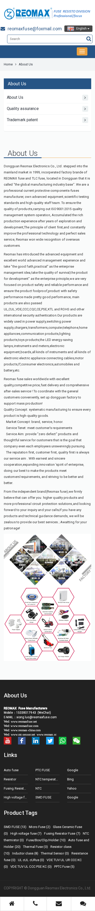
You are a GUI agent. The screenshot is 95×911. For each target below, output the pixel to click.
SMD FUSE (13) (15, 827)
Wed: (7, 721)
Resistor (10, 779)
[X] (50, 740)
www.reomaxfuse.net (24, 721)
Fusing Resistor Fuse (16, 788)
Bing (70, 779)
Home (8, 64)
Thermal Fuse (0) (35, 847)
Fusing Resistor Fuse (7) (62, 833)
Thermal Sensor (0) (55, 853)
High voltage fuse (16, 797)
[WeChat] (76, 740)
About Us (15, 97)
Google (72, 770)
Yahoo (72, 788)
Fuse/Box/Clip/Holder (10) (46, 840)
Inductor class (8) (25, 853)
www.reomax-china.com (26, 730)
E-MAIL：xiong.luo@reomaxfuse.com (31, 717)
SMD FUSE (43, 797)
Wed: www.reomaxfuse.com (21, 726)
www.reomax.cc (46, 734)
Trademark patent (22, 119)
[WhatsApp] (62, 740)
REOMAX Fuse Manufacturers (26, 708)
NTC (38, 788)
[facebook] (22, 740)
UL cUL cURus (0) (31, 860)
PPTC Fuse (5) (64, 866)
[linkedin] (36, 740)
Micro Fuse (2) (39, 827)
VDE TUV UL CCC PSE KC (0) (31, 866)
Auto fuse (11, 770)
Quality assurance (23, 108)
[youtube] (7, 740)
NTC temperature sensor (47, 779)
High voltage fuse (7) (26, 833)
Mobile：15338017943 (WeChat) (27, 712)
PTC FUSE (42, 770)
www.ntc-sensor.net (23, 734)
